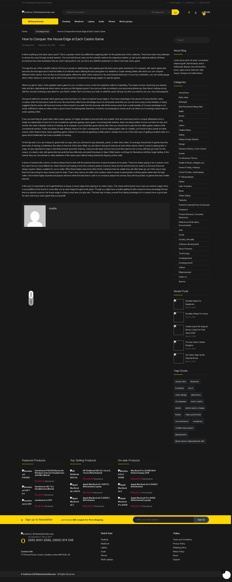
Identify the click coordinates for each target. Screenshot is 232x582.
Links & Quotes (185, 186)
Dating (181, 135)
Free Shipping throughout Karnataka (37, 2)
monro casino (197, 401)
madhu (62, 45)
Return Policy (178, 551)
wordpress (197, 421)
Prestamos (183, 209)
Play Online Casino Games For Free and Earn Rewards (145, 242)
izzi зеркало (180, 401)
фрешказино (181, 434)
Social (181, 235)
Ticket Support (175, 2)
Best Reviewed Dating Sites (191, 106)
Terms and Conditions (182, 539)
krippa (181, 181)
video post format (193, 414)
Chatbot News (185, 130)
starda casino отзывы (194, 408)
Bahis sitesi (183, 97)
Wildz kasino (114, 152)
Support (176, 559)
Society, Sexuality (186, 239)
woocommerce (181, 421)
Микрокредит (185, 272)
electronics (196, 395)
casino (181, 125)
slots (181, 230)
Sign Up (201, 519)
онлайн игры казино (184, 428)
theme (178, 414)
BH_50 (181, 116)
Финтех (182, 281)
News (181, 191)
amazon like (180, 381)
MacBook (79, 21)
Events (182, 153)
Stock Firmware (185, 249)
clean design (180, 395)
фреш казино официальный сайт (190, 441)
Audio (101, 21)
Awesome (194, 381)
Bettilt (181, 111)
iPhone (111, 21)
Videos (182, 267)
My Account (205, 2)
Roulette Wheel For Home (197, 314)
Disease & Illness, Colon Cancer (192, 149)
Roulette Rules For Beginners (193, 302)
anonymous (184, 92)
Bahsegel (183, 102)
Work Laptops (125, 21)
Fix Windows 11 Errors (188, 158)
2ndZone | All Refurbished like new (39, 574)
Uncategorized (42, 31)
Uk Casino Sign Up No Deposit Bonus (195, 356)
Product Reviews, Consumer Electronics (191, 216)
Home (24, 31)
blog (181, 120)
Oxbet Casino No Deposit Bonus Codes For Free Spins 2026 (197, 329)
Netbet (47, 166)
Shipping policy (179, 547)
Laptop (91, 21)
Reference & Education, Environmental (189, 223)
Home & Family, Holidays (189, 167)
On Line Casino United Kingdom (195, 343)
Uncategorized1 (186, 263)
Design (182, 144)
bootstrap (179, 388)
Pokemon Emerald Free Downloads (194, 205)
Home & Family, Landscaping (191, 172)
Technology (184, 253)
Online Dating (184, 195)
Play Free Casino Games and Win (37, 242)
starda (178, 408)
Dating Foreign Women (189, 139)
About (175, 555)
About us (191, 2)
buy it (190, 388)
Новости (183, 277)
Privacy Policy (179, 543)
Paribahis (183, 200)
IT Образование (186, 177)
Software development (189, 244)
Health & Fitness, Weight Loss (191, 163)
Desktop (66, 21)
